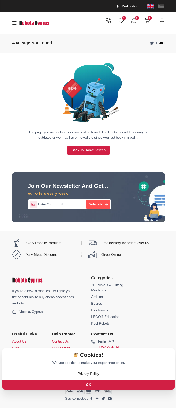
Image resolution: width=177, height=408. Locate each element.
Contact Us (60, 341)
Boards (96, 303)
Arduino (97, 297)
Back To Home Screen (88, 150)
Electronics (99, 310)
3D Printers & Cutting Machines (107, 287)
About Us (19, 341)
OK (88, 385)
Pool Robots (100, 323)
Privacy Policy (88, 374)
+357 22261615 (109, 347)
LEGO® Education (105, 317)
